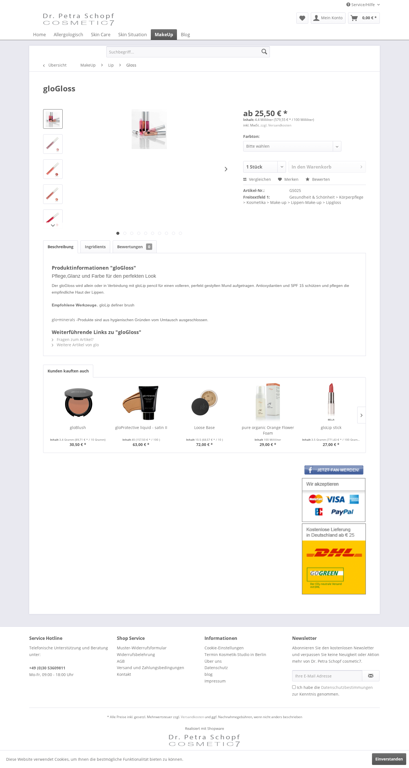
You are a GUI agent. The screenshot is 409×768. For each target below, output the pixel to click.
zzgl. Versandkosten (275, 125)
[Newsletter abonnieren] (371, 675)
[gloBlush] (78, 402)
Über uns (213, 661)
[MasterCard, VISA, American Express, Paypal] (334, 500)
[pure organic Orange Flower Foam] (268, 402)
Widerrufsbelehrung (136, 654)
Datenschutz (216, 667)
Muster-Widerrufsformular (142, 647)
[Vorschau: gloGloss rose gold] (53, 194)
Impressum (215, 681)
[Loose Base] (204, 402)
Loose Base (204, 427)
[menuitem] (302, 18)
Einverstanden (389, 759)
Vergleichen (259, 179)
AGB (121, 661)
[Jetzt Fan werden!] (334, 471)
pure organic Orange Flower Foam (268, 430)
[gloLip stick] (331, 402)
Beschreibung (60, 246)
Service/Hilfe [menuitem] (363, 4)
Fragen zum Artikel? (74, 339)
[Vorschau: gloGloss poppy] (53, 219)
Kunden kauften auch (68, 371)
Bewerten (320, 179)
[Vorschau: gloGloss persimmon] (53, 169)
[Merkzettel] (302, 18)
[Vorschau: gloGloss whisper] (53, 144)
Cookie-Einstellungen (224, 647)
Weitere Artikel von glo (77, 344)
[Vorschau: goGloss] (53, 119)
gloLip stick (331, 427)
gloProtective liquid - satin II (141, 427)
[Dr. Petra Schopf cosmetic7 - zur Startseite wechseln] (78, 19)
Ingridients (95, 246)
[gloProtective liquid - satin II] (141, 402)
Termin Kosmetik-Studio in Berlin (235, 654)
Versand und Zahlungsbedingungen (150, 667)
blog (208, 674)
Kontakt (124, 674)
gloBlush (78, 427)
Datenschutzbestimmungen (347, 687)
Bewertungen (133, 246)
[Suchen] (264, 51)
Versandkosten (192, 717)
